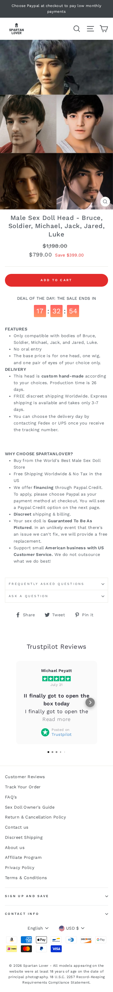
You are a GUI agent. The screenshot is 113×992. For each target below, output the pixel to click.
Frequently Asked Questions (47, 584)
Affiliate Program (23, 857)
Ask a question (29, 596)
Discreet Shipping (24, 837)
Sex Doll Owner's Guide (29, 807)
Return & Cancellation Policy (35, 817)
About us (15, 847)
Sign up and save (27, 896)
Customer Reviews (25, 776)
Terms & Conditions (26, 877)
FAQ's (11, 797)
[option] (56, 9)
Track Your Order (23, 787)
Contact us (17, 827)
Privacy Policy (19, 867)
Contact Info (22, 914)
